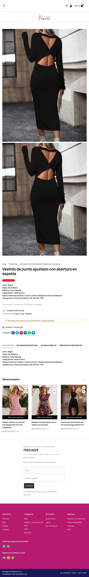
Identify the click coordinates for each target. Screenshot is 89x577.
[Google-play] (4, 546)
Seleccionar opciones (15, 417)
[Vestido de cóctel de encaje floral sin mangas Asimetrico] (74, 402)
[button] (6, 83)
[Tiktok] (13, 558)
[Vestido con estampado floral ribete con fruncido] (44, 402)
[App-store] (8, 546)
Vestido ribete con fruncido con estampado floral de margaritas (13, 425)
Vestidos (28, 313)
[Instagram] (8, 558)
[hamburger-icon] (3, 5)
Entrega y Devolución (14, 327)
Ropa (22, 313)
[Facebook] (4, 558)
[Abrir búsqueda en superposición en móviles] (67, 6)
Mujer (16, 313)
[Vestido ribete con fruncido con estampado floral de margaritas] (15, 402)
